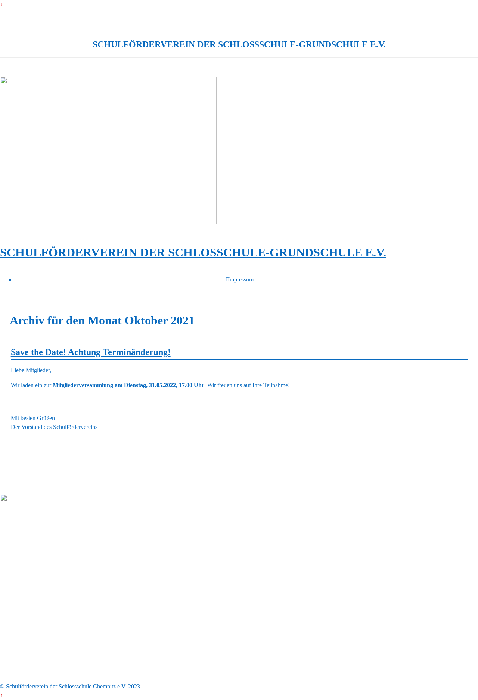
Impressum (241, 279)
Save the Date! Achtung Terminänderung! (91, 352)
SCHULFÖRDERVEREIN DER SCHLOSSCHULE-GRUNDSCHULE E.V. (193, 252)
